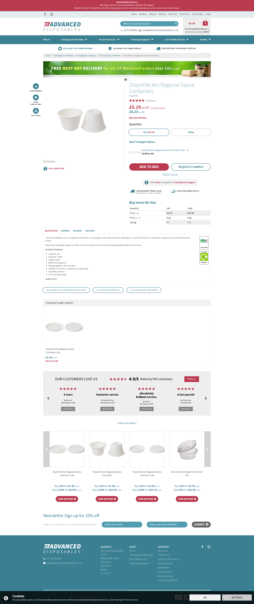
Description (51, 230)
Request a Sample (190, 167)
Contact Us (164, 555)
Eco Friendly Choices (175, 39)
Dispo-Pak (133, 95)
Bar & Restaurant (138, 559)
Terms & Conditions (168, 580)
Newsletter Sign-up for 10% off (71, 519)
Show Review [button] (68, 409)
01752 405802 (130, 30)
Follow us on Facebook (45, 14)
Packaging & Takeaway (141, 555)
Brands (203, 39)
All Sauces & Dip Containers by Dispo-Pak (66, 290)
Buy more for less (137, 117)
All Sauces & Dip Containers (144, 290)
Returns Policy (165, 576)
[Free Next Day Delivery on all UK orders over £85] (127, 69)
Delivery (77, 230)
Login (208, 14)
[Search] (175, 23)
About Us (163, 551)
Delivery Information (168, 559)
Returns (90, 230)
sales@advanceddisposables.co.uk (160, 30)
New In (133, 551)
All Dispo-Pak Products (108, 290)
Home (134, 14)
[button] (49, 69)
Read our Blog (52, 14)
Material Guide (165, 563)
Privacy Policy (165, 572)
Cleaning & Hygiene (139, 563)
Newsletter (163, 567)
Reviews (143, 14)
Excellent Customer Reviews (78, 48)
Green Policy (197, 14)
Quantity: (135, 124)
